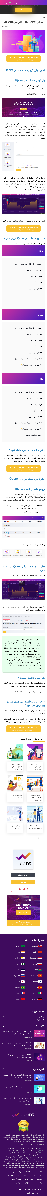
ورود (40, 1175)
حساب (26, 1175)
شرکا (19, 1175)
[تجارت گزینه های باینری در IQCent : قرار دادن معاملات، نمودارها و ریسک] (15, 814)
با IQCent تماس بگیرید (34, 1193)
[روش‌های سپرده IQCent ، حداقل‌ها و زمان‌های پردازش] (15, 753)
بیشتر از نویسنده (25, 739)
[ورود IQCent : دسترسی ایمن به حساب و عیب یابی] (15, 783)
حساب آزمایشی (16, 1179)
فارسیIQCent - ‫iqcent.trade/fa (30, 1189)
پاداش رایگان (22, 889)
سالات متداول (28, 1179)
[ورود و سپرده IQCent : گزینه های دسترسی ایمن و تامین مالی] (35, 753)
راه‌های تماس (10, 1175)
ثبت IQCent (23, 10)
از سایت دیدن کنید (23, 875)
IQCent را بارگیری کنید (23, 1183)
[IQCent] (23, 869)
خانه (44, 17)
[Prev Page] (38, 837)
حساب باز (23, 882)
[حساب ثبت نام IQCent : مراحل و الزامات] (39, 1089)
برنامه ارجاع (38, 1183)
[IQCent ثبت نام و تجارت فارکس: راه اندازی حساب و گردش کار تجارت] (39, 1045)
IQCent (39, 1172)
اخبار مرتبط (39, 739)
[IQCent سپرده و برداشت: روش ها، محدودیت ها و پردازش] (39, 1057)
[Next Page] (43, 837)
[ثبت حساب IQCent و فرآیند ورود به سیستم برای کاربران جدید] (35, 814)
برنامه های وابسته (16, 1172)
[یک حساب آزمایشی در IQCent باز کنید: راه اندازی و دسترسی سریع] (39, 1077)
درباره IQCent (29, 1172)
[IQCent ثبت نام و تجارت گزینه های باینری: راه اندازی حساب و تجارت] (35, 783)
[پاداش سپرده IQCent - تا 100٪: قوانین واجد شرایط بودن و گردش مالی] (39, 1033)
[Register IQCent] (23, 907)
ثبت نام (34, 1175)
